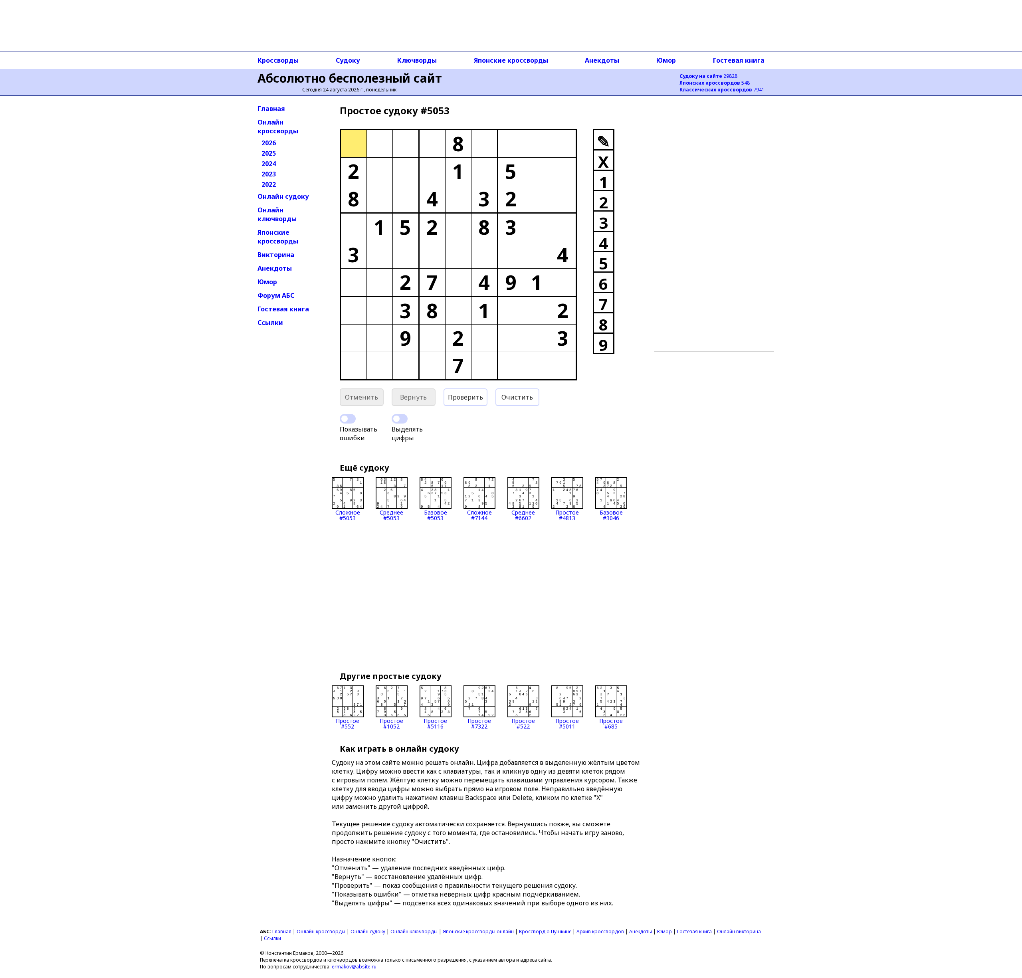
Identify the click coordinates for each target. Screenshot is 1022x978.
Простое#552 (347, 723)
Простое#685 (611, 723)
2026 (268, 143)
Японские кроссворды (511, 60)
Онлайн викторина (739, 931)
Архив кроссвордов (600, 931)
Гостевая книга (739, 60)
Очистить (517, 397)
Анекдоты (602, 60)
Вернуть (413, 397)
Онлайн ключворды (277, 214)
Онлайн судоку (283, 196)
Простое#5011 (567, 723)
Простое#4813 (567, 515)
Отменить (361, 397)
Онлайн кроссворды (277, 126)
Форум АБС (275, 295)
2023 (268, 174)
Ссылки (270, 322)
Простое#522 (523, 723)
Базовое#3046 (611, 515)
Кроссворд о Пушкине (545, 931)
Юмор (666, 60)
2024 (268, 163)
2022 (268, 184)
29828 (708, 76)
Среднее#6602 (523, 515)
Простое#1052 (391, 723)
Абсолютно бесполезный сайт (349, 78)
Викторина (275, 254)
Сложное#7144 (479, 515)
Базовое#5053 (435, 515)
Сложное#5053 (347, 515)
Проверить (465, 397)
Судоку (348, 60)
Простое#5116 (435, 723)
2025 (268, 153)
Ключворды (417, 60)
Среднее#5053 (391, 515)
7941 (722, 89)
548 (714, 82)
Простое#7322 (479, 723)
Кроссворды (278, 60)
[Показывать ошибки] (348, 419)
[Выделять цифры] (400, 419)
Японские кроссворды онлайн (478, 931)
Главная (271, 108)
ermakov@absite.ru (354, 966)
